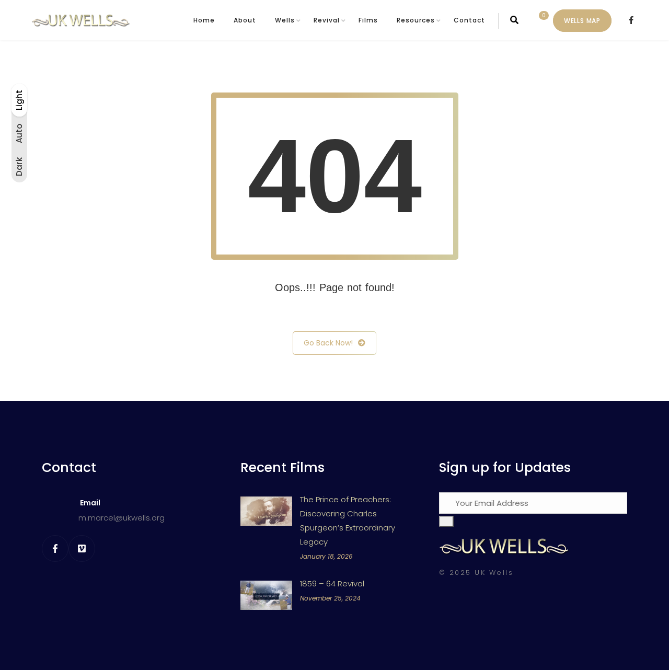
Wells (285, 20)
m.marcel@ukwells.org (121, 517)
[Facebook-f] (55, 548)
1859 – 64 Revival (332, 583)
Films (368, 20)
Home (204, 20)
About (245, 20)
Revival (327, 20)
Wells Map (582, 20)
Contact (469, 20)
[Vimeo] (81, 548)
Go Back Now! (328, 343)
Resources (416, 20)
